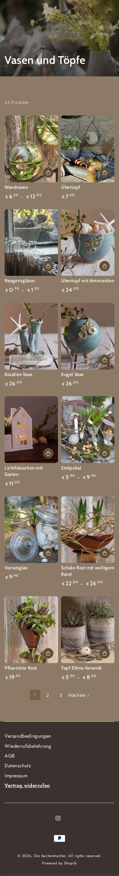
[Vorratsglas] (31, 529)
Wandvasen (16, 187)
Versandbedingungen (28, 735)
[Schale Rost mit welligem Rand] (87, 529)
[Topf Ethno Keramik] (87, 629)
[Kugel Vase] (87, 336)
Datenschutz (18, 765)
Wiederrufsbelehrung (28, 746)
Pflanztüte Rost (21, 668)
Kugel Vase (72, 374)
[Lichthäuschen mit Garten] (31, 429)
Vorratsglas (16, 568)
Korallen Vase (19, 374)
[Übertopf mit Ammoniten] (87, 242)
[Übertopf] (87, 148)
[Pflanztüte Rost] (31, 629)
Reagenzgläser (20, 280)
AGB (10, 755)
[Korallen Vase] (31, 336)
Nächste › (78, 695)
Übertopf (71, 187)
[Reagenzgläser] (31, 242)
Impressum (16, 775)
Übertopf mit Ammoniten (87, 280)
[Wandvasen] (31, 148)
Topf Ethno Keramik (81, 668)
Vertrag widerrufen (27, 785)
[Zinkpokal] (87, 429)
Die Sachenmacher (50, 856)
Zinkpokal (71, 468)
